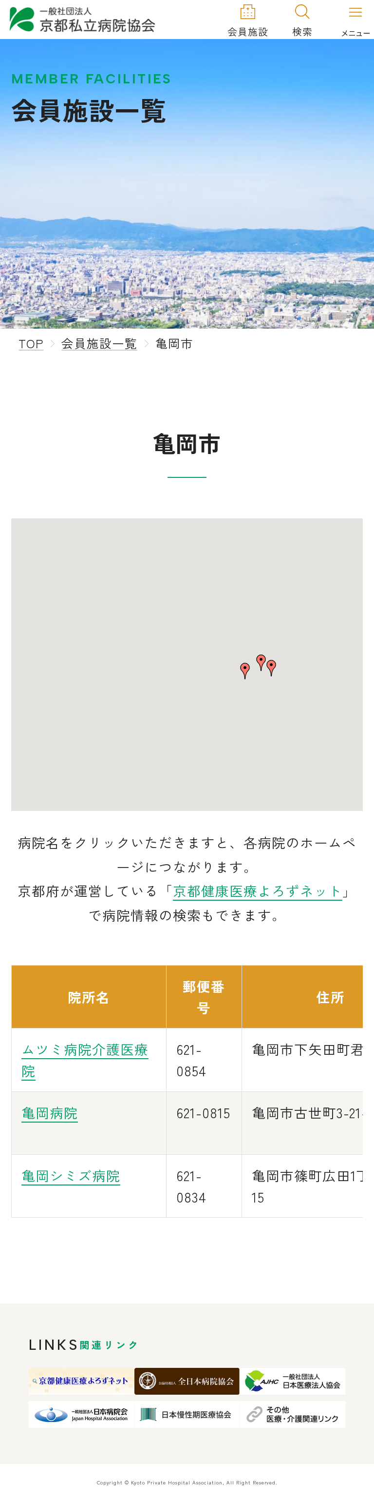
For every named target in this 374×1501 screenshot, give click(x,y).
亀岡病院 (49, 1112)
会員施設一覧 (99, 343)
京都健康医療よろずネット (257, 890)
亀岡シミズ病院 (70, 1175)
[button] (245, 671)
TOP (31, 343)
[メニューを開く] (355, 20)
